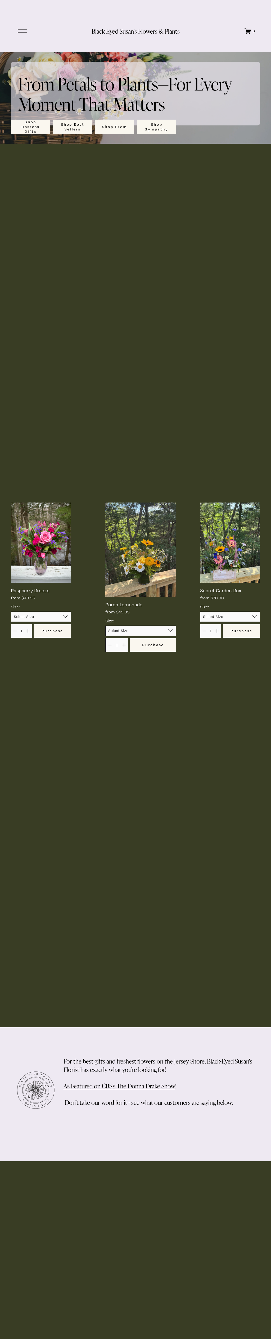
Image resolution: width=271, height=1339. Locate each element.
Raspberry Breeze (30, 590)
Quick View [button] (41, 573)
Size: (15, 606)
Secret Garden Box (220, 590)
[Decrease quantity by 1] (15, 631)
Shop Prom (114, 126)
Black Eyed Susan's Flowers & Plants (136, 31)
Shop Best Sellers (72, 127)
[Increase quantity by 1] (28, 631)
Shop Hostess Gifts (30, 127)
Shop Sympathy (156, 127)
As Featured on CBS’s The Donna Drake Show (119, 1086)
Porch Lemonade (123, 604)
